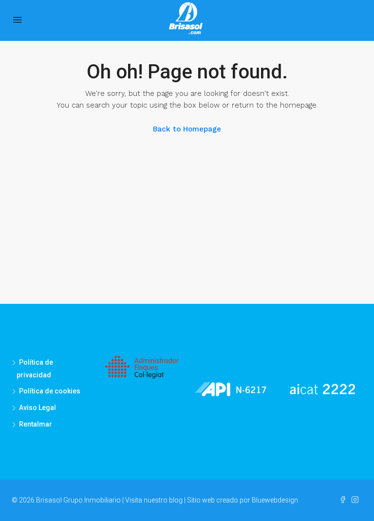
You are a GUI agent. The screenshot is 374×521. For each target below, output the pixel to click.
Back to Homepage (187, 129)
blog (176, 500)
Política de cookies (49, 391)
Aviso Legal (37, 407)
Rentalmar (35, 424)
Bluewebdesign (275, 500)
